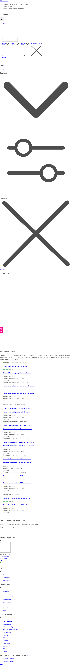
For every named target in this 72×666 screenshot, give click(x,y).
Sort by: (3, 73)
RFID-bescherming (8, 627)
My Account (6, 575)
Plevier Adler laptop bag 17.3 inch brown (17, 366)
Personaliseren (7, 632)
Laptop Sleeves (13, 44)
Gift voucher (6, 648)
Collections (34, 43)
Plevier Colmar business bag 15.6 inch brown (18, 386)
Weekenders (6, 610)
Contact (5, 651)
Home (1, 61)
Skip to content (4, 1)
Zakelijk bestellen (7, 621)
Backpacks (6, 607)
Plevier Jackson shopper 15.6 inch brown (17, 459)
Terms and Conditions (9, 658)
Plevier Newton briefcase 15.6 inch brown (17, 476)
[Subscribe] (17, 527)
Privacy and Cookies (8, 661)
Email (15, 527)
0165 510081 (5, 556)
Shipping (5, 640)
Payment (5, 635)
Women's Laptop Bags (9, 596)
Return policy (6, 643)
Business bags (23, 44)
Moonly (29, 655)
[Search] (36, 51)
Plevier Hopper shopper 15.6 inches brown (17, 425)
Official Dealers (7, 580)
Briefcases (6, 605)
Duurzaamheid (7, 624)
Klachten (5, 646)
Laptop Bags (4, 44)
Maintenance (6, 638)
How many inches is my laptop (11, 629)
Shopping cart (6, 577)
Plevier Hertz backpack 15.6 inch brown (16, 408)
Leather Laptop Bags (8, 594)
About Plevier (6, 591)
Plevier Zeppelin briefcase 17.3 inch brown (17, 498)
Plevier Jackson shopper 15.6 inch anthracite (18, 442)
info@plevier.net (8, 558)
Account (5, 23)
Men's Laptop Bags (8, 599)
